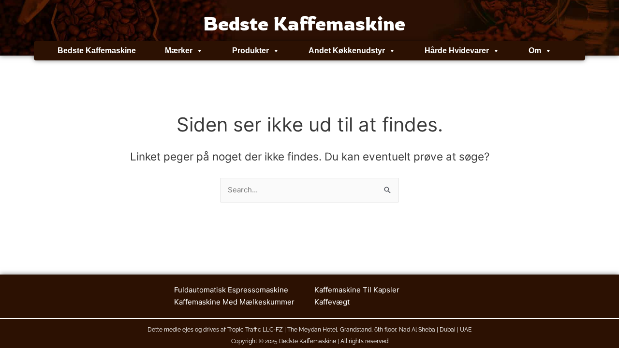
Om (535, 50)
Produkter (250, 50)
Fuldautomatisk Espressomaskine (231, 289)
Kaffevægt (332, 301)
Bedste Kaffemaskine (97, 50)
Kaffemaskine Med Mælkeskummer (234, 301)
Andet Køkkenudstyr (347, 50)
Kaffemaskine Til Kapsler (356, 289)
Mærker (178, 50)
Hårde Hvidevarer (457, 50)
